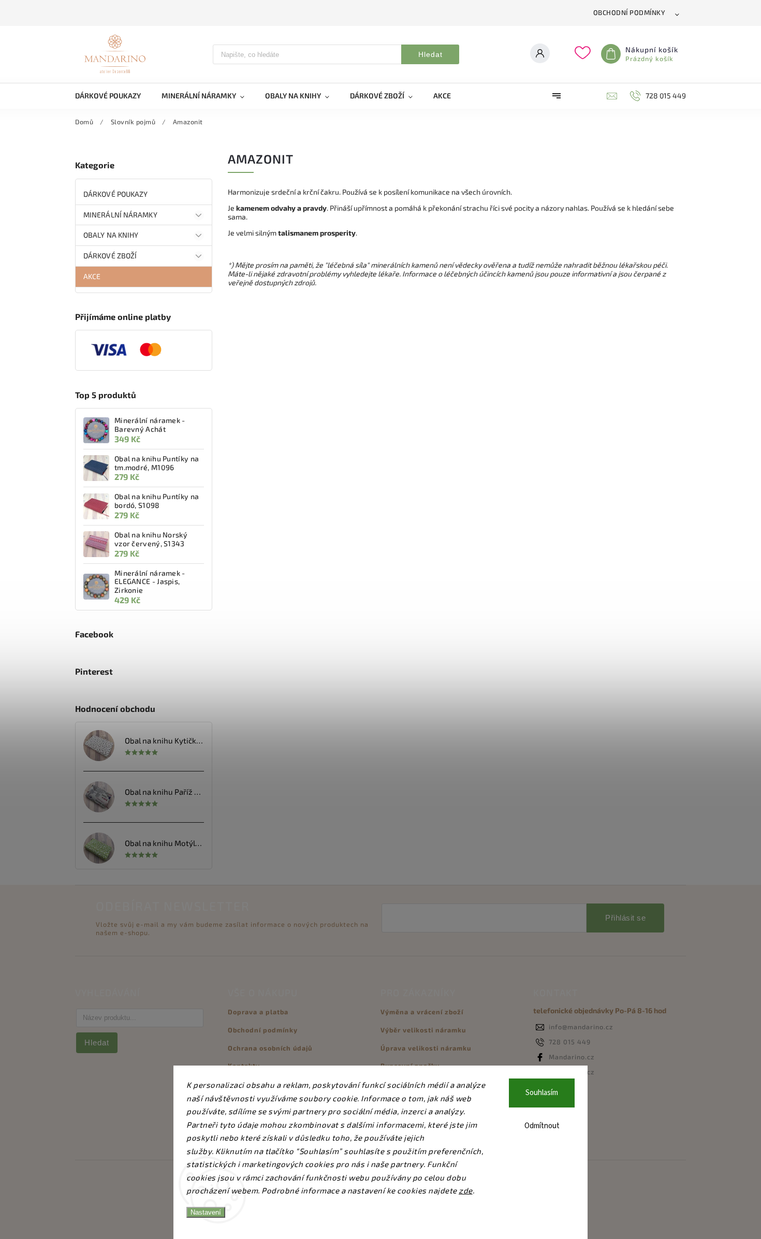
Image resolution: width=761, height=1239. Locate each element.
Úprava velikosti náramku (425, 1048)
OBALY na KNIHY (110, 234)
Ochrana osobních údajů (270, 1048)
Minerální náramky (120, 214)
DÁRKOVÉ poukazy (115, 194)
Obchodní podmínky (629, 12)
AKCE (91, 276)
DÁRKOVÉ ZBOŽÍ (110, 255)
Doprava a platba (258, 1012)
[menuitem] (113, 96)
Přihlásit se (625, 917)
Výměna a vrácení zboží (421, 1012)
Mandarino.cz (571, 1057)
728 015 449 (570, 1042)
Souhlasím (541, 1092)
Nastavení (206, 1212)
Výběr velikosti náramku (423, 1030)
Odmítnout (542, 1125)
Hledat (430, 54)
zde (466, 1190)
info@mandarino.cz (581, 1027)
